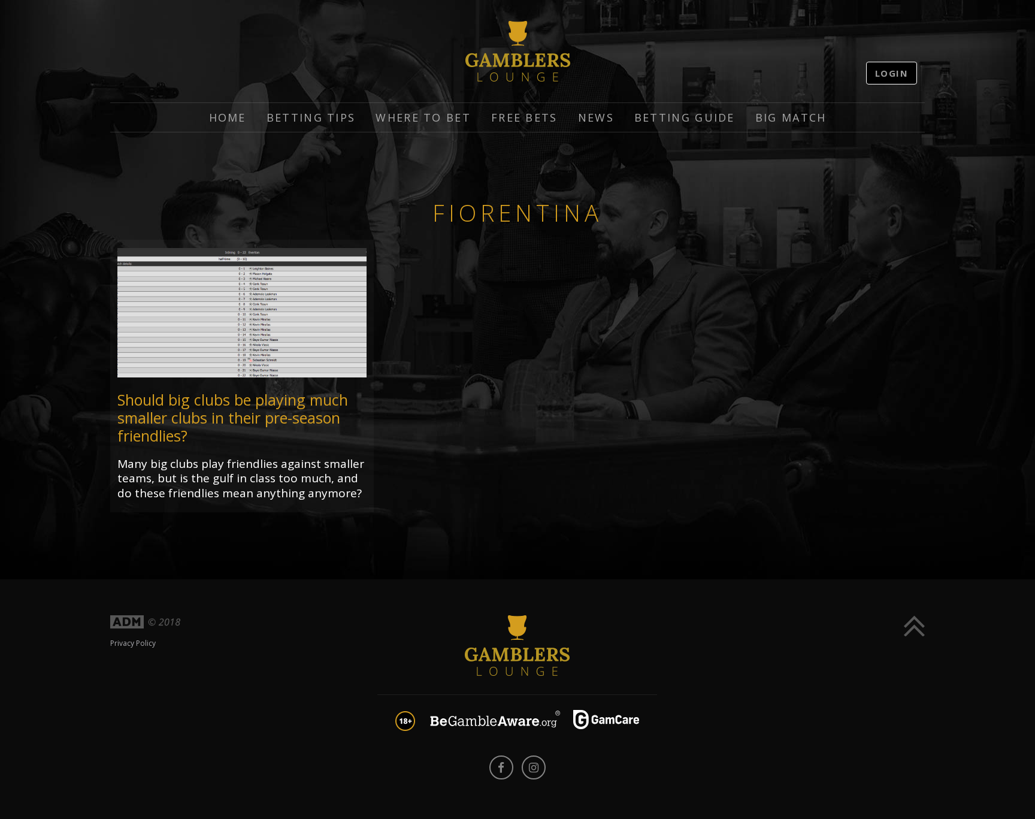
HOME (227, 117)
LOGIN (892, 73)
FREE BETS (524, 117)
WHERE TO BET (423, 117)
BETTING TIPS (311, 117)
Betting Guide (684, 117)
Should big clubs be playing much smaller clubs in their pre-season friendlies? (232, 417)
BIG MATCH (791, 117)
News (596, 117)
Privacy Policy (133, 643)
